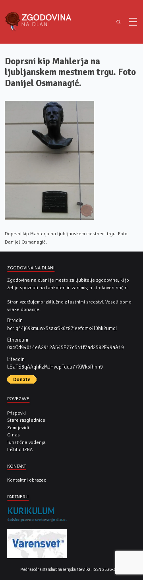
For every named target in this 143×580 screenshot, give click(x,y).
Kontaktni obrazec (26, 480)
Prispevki (16, 413)
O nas (13, 435)
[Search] (118, 22)
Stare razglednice (26, 420)
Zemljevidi (18, 427)
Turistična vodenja (26, 442)
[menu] (133, 22)
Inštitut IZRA (20, 449)
